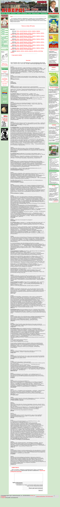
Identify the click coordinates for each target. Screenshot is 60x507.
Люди (3, 40)
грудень (31, 34)
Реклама (8, 13)
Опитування (4, 47)
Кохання (4, 38)
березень (25, 31)
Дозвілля (4, 37)
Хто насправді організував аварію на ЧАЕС (54, 140)
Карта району (4, 83)
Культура (4, 34)
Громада (4, 30)
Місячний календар (4, 81)
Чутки (29, 13)
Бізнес (3, 29)
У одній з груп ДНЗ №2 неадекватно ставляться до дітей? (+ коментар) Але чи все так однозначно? (53, 195)
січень (17, 31)
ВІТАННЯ (4, 49)
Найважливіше (44, 13)
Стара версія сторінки (17, 55)
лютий (21, 31)
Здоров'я (4, 32)
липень (42, 33)
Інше (3, 43)
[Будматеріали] (53, 47)
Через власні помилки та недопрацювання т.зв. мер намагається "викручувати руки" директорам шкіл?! (53, 190)
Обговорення (5, 46)
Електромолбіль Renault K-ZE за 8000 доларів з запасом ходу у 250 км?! (54, 128)
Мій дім (3, 36)
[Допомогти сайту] (46, 2)
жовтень (22, 34)
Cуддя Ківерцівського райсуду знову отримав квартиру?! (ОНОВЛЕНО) (53, 199)
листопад (26, 34)
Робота (18, 13)
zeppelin (3, 497)
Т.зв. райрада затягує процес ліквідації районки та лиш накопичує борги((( (53, 61)
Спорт (3, 33)
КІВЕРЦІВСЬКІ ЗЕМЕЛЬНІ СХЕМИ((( (53, 52)
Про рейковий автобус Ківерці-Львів (5, 79)
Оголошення (24, 13)
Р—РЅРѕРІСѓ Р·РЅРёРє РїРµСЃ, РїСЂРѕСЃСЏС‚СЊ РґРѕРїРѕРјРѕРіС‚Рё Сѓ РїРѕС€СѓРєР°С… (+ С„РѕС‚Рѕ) (54, 106)
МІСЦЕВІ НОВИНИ (54, 87)
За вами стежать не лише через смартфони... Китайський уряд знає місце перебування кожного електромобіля (53, 132)
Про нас (3, 13)
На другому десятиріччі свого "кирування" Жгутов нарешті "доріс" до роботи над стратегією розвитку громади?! (53, 56)
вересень (17, 34)
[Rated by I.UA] (56, 496)
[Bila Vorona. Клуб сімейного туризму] (4, 140)
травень (34, 31)
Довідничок (5, 69)
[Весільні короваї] (53, 86)
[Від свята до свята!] (4, 93)
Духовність (4, 41)
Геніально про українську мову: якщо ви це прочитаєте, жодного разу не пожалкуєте (53, 137)
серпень (12, 34)
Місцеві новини (35, 13)
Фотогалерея (5, 42)
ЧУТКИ (53, 185)
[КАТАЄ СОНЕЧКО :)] (53, 155)
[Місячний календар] (4, 113)
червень (38, 31)
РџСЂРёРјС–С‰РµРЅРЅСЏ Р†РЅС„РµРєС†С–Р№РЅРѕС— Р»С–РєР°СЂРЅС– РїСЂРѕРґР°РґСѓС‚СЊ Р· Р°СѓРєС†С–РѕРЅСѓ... (54, 91)
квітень (29, 31)
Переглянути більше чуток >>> (55, 201)
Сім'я (3, 39)
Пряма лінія (4, 28)
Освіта (3, 31)
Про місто (13, 13)
